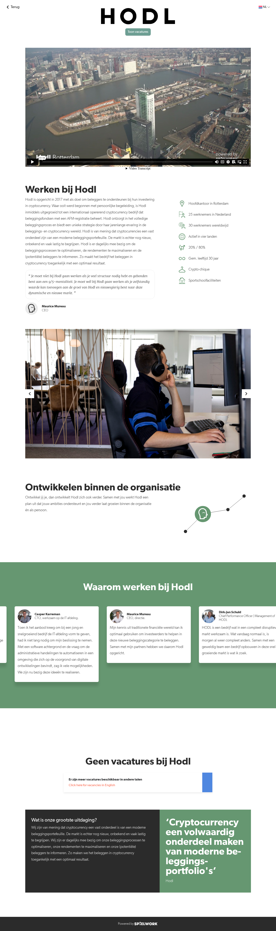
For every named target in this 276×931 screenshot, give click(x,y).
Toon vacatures (138, 32)
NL (264, 7)
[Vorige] (29, 393)
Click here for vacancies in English (92, 785)
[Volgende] (246, 393)
